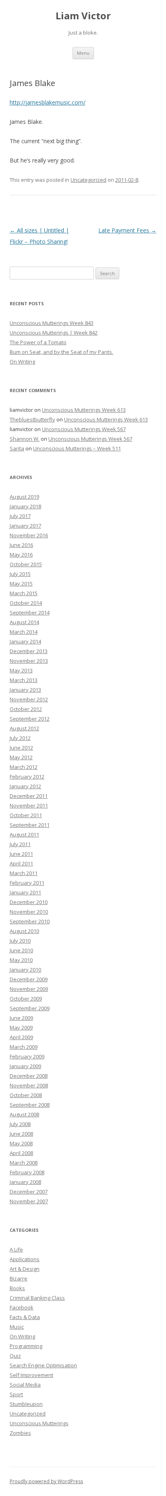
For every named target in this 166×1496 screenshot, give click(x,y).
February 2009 (27, 1056)
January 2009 (25, 1066)
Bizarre (18, 1278)
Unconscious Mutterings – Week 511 (77, 448)
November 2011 (29, 805)
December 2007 (29, 1191)
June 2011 (21, 853)
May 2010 (21, 960)
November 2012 (29, 699)
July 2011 (20, 844)
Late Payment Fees (127, 230)
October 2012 (26, 709)
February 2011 (27, 882)
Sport (16, 1394)
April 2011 (21, 863)
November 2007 (29, 1201)
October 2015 (26, 564)
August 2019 (24, 496)
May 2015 (21, 583)
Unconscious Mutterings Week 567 (84, 429)
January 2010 (25, 969)
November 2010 (29, 911)
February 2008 (27, 1172)
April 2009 (21, 1037)
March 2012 (23, 767)
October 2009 (26, 998)
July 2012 (20, 738)
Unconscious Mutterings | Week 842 (54, 332)
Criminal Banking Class (37, 1297)
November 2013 (29, 660)
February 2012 (27, 776)
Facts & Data (25, 1317)
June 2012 (21, 747)
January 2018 (25, 506)
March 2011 (23, 873)
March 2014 (23, 631)
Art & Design (24, 1268)
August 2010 (24, 931)
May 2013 (21, 670)
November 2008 (29, 1085)
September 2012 (30, 718)
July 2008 (20, 1124)
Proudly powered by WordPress (46, 1481)
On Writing (22, 361)
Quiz (15, 1355)
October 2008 (26, 1095)
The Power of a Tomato (38, 342)
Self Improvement (31, 1375)
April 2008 (21, 1153)
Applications (24, 1259)
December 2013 (29, 651)
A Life (16, 1249)
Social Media (25, 1384)
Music (17, 1326)
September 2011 (30, 824)
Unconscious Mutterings (39, 1423)
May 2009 (21, 1027)
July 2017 (20, 516)
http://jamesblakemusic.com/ (47, 102)
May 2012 (21, 757)
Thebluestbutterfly (32, 419)
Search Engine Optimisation (43, 1365)
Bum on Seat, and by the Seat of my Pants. (61, 352)
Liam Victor (83, 16)
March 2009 (23, 1046)
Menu (83, 53)
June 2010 (21, 950)
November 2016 (29, 535)
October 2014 (26, 602)
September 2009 (30, 1008)
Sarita (17, 448)
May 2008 (21, 1143)
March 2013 (23, 680)
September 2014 (30, 612)
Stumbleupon (26, 1404)
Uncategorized (88, 179)
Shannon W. (24, 438)
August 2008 (24, 1114)
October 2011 (26, 815)
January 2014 (25, 641)
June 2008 (21, 1133)
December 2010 (29, 902)
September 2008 (30, 1104)
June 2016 (21, 545)
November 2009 (29, 989)
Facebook (21, 1307)
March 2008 (23, 1162)
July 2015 (20, 573)
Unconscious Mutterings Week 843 (51, 323)
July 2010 (20, 940)
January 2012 (25, 786)
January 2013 (25, 689)
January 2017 (25, 525)
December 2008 (29, 1075)
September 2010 (30, 921)
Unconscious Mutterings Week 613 (84, 409)
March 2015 (23, 593)
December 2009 (29, 979)
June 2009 (21, 1017)
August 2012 (24, 728)
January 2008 (25, 1182)
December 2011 (29, 795)
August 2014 (24, 622)
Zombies (20, 1432)
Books (17, 1288)
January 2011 (25, 892)
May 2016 (21, 554)
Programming (26, 1346)
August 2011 (24, 834)
